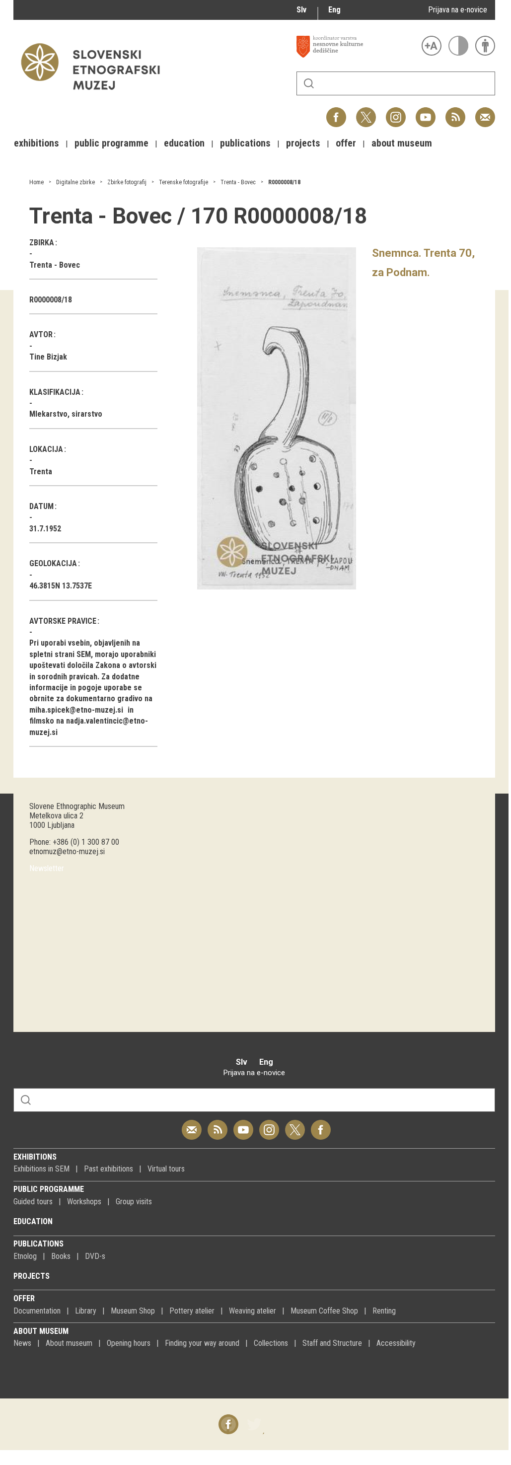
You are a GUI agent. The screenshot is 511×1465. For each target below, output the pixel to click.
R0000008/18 (284, 182)
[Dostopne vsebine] (485, 46)
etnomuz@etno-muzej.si (67, 851)
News (22, 1343)
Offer (24, 1298)
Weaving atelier (252, 1311)
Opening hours (128, 1343)
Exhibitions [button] (36, 143)
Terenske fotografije (183, 182)
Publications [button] (245, 143)
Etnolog (25, 1256)
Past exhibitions (108, 1168)
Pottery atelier (192, 1311)
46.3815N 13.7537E (60, 585)
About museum (41, 1331)
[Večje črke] (431, 46)
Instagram (396, 112)
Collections (271, 1343)
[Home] (95, 94)
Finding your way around (202, 1343)
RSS (452, 112)
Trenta (40, 471)
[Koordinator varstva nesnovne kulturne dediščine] (356, 47)
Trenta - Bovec (238, 182)
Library (85, 1311)
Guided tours (33, 1201)
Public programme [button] (111, 143)
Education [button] (184, 143)
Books (61, 1256)
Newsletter (46, 868)
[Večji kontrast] (458, 46)
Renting (384, 1311)
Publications (38, 1243)
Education (33, 1221)
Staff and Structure (332, 1343)
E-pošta (485, 112)
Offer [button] (346, 143)
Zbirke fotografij (126, 182)
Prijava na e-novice (457, 9)
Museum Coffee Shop (324, 1311)
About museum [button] (401, 143)
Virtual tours (166, 1168)
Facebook (336, 112)
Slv (301, 9)
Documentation (37, 1311)
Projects (31, 1276)
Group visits (134, 1201)
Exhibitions (35, 1157)
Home (36, 182)
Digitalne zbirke (75, 182)
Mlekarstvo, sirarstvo (65, 414)
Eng (334, 9)
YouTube (426, 112)
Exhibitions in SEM (41, 1168)
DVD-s (95, 1256)
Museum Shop (133, 1311)
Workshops (84, 1201)
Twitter (366, 112)
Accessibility (396, 1343)
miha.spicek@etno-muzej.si (76, 710)
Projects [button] (303, 143)
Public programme (48, 1189)
